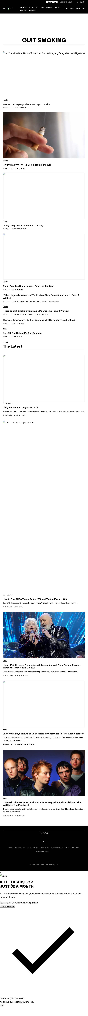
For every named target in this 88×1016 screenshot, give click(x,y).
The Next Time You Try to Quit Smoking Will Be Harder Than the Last (39, 320)
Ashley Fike (20, 415)
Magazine (23, 7)
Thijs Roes (18, 336)
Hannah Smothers (20, 108)
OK (2, 1005)
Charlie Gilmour (20, 229)
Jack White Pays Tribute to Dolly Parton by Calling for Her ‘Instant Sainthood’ (43, 734)
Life (37, 7)
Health (5, 100)
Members (32, 10)
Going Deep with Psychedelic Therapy (23, 225)
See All (5, 342)
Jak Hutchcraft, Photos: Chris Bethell (44, 301)
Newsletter (80, 8)
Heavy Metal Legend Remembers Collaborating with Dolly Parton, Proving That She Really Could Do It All (41, 666)
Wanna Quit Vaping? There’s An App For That (26, 104)
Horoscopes (7, 403)
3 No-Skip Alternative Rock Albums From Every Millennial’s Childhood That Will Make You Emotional (42, 803)
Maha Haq (19, 607)
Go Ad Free (52, 2)
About (11, 848)
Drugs (5, 221)
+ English (81, 2)
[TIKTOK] (46, 841)
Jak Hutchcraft (19, 301)
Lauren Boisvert (23, 675)
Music (57, 7)
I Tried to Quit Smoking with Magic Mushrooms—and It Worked (36, 311)
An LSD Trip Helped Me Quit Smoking (22, 333)
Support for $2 (5, 903)
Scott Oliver (19, 323)
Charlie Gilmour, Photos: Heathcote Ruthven (31, 314)
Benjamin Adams (19, 168)
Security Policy (57, 848)
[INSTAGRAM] (41, 841)
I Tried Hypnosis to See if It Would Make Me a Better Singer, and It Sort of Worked (41, 296)
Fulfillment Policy (72, 848)
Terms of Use (44, 848)
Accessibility (19, 848)
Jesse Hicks (18, 289)
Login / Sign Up (66, 2)
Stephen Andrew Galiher (26, 744)
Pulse (31, 7)
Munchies (49, 7)
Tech (42, 7)
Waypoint (23, 10)
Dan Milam (21, 815)
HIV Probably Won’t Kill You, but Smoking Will (27, 165)
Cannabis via (7, 595)
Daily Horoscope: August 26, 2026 (21, 407)
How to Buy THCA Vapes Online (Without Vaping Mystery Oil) (35, 599)
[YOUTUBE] (51, 841)
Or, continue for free (7, 906)
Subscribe (70, 8)
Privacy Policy (32, 848)
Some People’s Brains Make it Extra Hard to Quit (28, 286)
